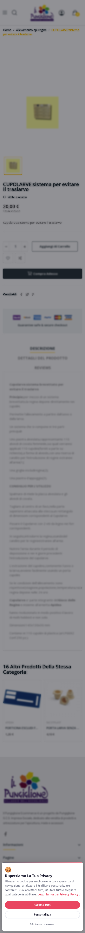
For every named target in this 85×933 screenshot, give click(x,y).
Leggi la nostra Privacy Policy (58, 894)
